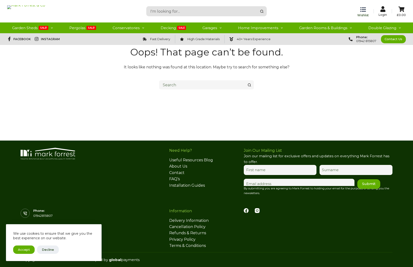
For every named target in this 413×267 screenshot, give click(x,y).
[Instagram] (257, 210)
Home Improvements (258, 28)
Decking (173, 28)
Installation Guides (187, 185)
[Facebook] (246, 210)
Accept (24, 249)
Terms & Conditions (187, 245)
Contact (177, 172)
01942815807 (43, 216)
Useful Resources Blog (191, 160)
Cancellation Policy (187, 226)
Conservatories (126, 28)
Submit (368, 183)
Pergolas (82, 28)
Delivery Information (189, 220)
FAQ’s (174, 179)
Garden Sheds (29, 28)
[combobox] (202, 11)
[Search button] (261, 11)
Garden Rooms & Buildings (323, 28)
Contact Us (393, 39)
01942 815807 (366, 41)
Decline (48, 249)
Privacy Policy (182, 239)
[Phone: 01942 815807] (351, 39)
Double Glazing (382, 28)
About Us (178, 166)
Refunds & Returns (187, 233)
